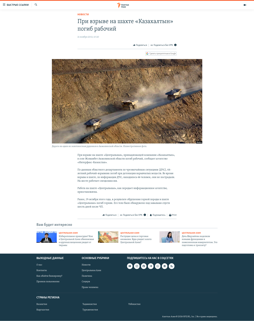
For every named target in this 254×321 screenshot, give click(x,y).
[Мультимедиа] (244, 5)
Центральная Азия (68, 233)
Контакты (41, 270)
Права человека (90, 287)
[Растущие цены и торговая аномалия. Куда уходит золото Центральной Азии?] (108, 237)
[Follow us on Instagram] (136, 266)
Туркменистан (90, 310)
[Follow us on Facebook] (144, 266)
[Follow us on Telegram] (150, 266)
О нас (39, 265)
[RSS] (171, 266)
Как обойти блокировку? (49, 276)
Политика (87, 276)
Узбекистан (134, 304)
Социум (86, 282)
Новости (83, 14)
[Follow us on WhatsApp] (158, 266)
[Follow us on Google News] (164, 266)
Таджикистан (89, 304)
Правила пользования (47, 282)
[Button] (140, 45)
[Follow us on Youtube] (130, 266)
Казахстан (41, 304)
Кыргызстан (42, 310)
